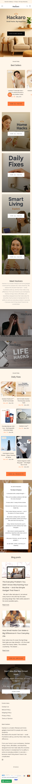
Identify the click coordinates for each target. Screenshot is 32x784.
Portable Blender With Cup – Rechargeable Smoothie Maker (8, 428)
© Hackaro (16, 767)
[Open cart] (30, 6)
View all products (16, 474)
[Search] (27, 6)
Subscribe (16, 691)
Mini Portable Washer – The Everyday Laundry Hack (23, 401)
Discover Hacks (16, 33)
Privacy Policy (6, 715)
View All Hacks (16, 104)
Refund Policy (6, 710)
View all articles (16, 658)
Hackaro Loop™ (23, 426)
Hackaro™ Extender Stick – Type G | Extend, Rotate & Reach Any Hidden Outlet (16, 92)
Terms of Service (7, 718)
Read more (5, 605)
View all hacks (16, 175)
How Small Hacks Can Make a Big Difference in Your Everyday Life (15, 633)
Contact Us (5, 707)
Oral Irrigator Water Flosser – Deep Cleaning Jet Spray (8, 455)
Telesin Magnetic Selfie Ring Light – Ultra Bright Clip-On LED (23, 463)
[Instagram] (2, 759)
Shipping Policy (6, 712)
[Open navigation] (2, 6)
